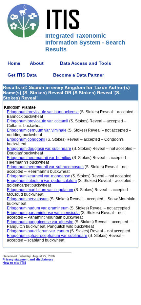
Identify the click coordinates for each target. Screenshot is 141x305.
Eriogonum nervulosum (28, 199)
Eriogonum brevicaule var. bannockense (43, 112)
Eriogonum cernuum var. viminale (37, 130)
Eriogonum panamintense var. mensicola (43, 212)
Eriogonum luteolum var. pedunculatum (42, 180)
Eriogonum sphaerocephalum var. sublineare (47, 235)
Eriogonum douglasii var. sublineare (39, 148)
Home (14, 63)
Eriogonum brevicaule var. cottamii (37, 121)
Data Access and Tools (85, 63)
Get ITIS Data (22, 75)
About (37, 63)
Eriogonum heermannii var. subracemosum (45, 167)
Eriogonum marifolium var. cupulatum (40, 190)
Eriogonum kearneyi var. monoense (38, 176)
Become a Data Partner (78, 75)
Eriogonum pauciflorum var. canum (38, 231)
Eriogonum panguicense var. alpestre (40, 222)
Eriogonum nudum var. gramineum (38, 208)
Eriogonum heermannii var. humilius (39, 157)
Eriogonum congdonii (26, 139)
